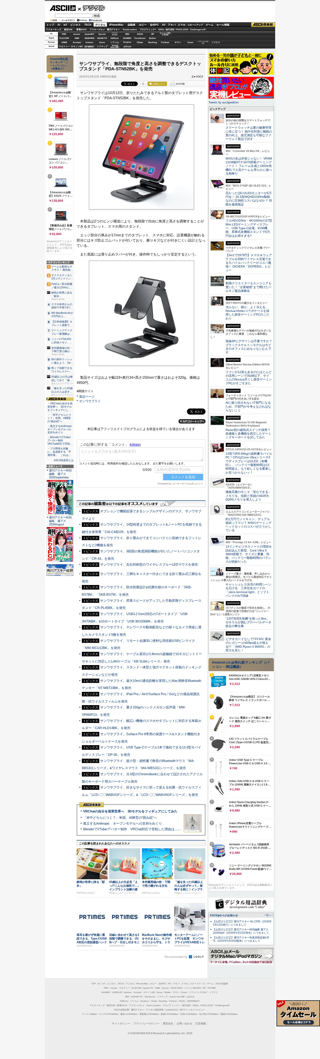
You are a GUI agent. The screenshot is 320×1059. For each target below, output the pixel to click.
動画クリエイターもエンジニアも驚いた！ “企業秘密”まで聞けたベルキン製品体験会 (248, 286)
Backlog (152, 42)
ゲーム (210, 24)
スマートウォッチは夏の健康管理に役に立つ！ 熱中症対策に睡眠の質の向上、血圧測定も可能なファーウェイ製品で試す (249, 133)
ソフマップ (102, 46)
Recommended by (176, 956)
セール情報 (222, 24)
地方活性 (170, 29)
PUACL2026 (182, 29)
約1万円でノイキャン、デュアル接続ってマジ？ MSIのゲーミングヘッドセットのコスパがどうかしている (248, 524)
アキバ (172, 24)
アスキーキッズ (53, 29)
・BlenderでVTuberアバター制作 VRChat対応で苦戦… (59, 440)
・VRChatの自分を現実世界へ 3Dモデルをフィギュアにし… (59, 407)
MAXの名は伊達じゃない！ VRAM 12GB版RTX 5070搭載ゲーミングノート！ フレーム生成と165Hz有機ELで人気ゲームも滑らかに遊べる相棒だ (249, 166)
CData (140, 42)
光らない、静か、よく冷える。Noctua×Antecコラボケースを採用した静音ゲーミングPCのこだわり (247, 312)
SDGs (161, 29)
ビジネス (75, 24)
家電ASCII (81, 29)
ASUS (140, 34)
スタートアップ (195, 25)
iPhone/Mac (116, 24)
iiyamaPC (89, 34)
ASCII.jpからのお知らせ (224, 915)
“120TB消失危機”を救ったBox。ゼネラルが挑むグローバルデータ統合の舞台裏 (248, 622)
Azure (102, 42)
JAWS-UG (117, 992)
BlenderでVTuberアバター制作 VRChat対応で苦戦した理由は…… (132, 829)
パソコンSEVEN (115, 33)
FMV (64, 34)
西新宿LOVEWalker (149, 1014)
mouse (76, 34)
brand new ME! (177, 996)
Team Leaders (153, 1005)
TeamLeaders (130, 29)
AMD (76, 38)
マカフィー (64, 46)
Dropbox (127, 42)
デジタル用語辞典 (154, 1010)
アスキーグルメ (97, 29)
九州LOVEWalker (188, 1014)
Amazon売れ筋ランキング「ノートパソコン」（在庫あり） (59, 63)
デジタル (91, 8)
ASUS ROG (89, 38)
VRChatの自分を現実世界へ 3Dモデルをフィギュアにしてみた (130, 811)
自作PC (154, 24)
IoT (65, 24)
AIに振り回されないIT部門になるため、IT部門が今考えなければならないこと (248, 406)
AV (163, 24)
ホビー (143, 24)
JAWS (64, 42)
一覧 (142, 83)
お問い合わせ (184, 1023)
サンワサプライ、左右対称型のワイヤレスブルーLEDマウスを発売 (149, 564)
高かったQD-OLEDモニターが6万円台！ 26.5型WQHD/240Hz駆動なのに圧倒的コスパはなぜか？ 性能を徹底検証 (249, 198)
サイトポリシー (121, 1023)
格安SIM (68, 29)
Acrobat (77, 42)
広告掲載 (200, 1023)
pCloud (127, 46)
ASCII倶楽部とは (64, 460)
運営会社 (168, 1023)
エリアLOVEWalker (108, 1014)
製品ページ (86, 396)
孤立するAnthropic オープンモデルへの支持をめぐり (122, 823)
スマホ (181, 24)
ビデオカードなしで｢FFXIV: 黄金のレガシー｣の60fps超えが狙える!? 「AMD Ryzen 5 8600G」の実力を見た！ (248, 644)
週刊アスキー (113, 29)
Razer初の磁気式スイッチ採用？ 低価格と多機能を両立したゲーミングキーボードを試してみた (249, 433)
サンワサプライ (90, 401)
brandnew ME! (114, 46)
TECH (87, 24)
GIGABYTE (102, 38)
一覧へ (267, 915)
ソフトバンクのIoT (203, 42)
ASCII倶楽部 (263, 25)
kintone (89, 42)
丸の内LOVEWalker (209, 1014)
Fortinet (165, 42)
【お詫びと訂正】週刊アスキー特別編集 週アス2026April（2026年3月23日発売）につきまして (241, 931)
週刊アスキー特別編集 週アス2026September (60, 474)
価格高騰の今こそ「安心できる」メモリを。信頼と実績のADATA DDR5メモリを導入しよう (248, 495)
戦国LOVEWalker (229, 1014)
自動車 (131, 24)
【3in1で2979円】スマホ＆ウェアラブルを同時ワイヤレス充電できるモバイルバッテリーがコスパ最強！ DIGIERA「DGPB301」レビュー (249, 262)
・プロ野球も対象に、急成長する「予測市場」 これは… (59, 452)
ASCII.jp (62, 8)
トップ (50, 24)
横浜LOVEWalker (129, 1014)
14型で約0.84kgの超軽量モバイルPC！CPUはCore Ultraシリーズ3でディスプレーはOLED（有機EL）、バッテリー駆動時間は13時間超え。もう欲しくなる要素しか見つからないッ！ (249, 463)
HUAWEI (127, 38)
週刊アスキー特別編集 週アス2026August (60, 521)
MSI (127, 34)
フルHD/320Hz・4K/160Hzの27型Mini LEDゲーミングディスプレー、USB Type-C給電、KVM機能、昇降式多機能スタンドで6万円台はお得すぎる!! (249, 228)
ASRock (114, 38)
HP (152, 34)
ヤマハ (178, 42)
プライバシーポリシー (146, 1023)
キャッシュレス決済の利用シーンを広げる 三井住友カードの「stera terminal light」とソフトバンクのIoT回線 (248, 590)
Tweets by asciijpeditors (224, 102)
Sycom (102, 34)
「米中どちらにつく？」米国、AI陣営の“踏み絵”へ (120, 817)
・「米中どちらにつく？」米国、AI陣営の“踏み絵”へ (59, 418)
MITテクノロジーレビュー (192, 1010)
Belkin (152, 38)
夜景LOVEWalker (169, 1014)
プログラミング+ (148, 29)
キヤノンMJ (77, 46)
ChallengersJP (198, 29)
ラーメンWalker (89, 1014)
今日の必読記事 (121, 1010)
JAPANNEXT (89, 46)
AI (58, 24)
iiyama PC (148, 988)
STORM (212, 988)
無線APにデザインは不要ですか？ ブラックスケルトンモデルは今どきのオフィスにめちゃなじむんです (250, 346)
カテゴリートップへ (192, 421)
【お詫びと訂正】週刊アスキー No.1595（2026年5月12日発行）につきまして (242, 923)
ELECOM (64, 38)
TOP (93, 983)
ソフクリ (215, 42)
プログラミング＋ (171, 1005)
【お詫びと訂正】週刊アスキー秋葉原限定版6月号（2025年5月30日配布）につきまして (241, 939)
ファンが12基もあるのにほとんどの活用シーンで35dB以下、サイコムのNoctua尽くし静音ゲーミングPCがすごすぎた (249, 377)
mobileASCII (171, 1010)
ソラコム (114, 42)
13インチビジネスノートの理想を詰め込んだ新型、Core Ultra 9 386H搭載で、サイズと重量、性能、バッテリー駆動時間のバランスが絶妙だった (249, 554)
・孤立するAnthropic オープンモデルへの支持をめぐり (59, 429)
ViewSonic (140, 38)
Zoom (190, 42)
